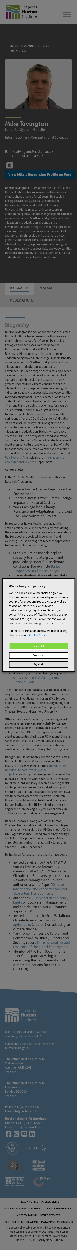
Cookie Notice (38, 635)
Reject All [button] (38, 664)
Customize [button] (38, 655)
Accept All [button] (38, 646)
